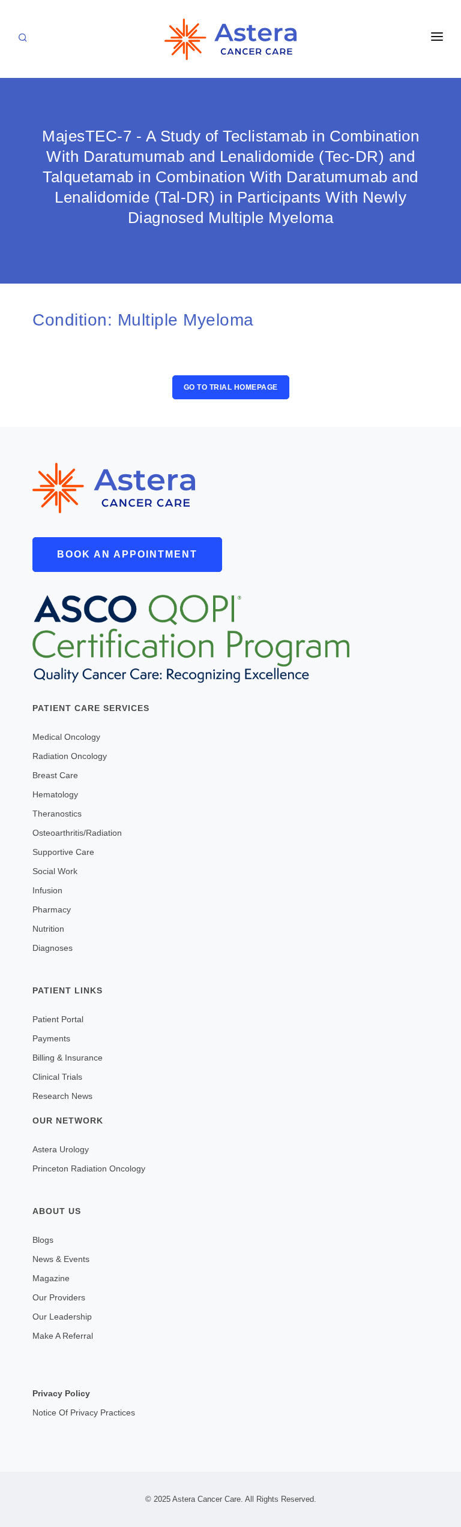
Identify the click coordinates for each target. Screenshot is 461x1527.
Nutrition (48, 928)
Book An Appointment (127, 554)
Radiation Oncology (69, 756)
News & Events (60, 1259)
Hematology (55, 794)
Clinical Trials (57, 1077)
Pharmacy (51, 909)
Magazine (51, 1278)
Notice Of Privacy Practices (83, 1412)
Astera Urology (60, 1149)
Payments (51, 1038)
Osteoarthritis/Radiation (77, 833)
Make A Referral (62, 1336)
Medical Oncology (66, 737)
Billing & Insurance (67, 1057)
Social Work (54, 871)
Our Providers (58, 1297)
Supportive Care (63, 852)
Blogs (42, 1240)
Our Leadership (62, 1316)
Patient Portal (57, 1019)
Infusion (47, 890)
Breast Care (55, 775)
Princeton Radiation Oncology (88, 1168)
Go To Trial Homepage (231, 387)
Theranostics (57, 813)
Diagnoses (52, 948)
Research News (62, 1096)
